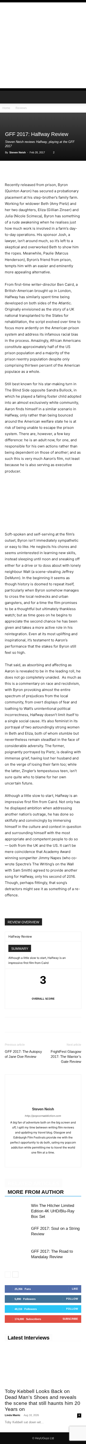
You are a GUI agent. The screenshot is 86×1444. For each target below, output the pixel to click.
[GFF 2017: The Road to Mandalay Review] (17, 1257)
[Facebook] (9, 170)
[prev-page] (8, 1275)
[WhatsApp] (31, 170)
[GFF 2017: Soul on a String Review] (17, 1234)
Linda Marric (12, 1415)
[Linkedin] (42, 170)
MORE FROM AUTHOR (36, 1192)
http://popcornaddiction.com (43, 1115)
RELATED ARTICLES (33, 1183)
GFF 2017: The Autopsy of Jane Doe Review (23, 1054)
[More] (76, 170)
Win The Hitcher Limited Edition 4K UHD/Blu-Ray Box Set (53, 1211)
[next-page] (15, 1275)
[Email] (64, 170)
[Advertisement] (43, 45)
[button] (8, 97)
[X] (20, 170)
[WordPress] (48, 1160)
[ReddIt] (53, 170)
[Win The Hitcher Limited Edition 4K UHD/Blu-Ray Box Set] (17, 1211)
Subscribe (70, 1318)
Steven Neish (17, 152)
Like (75, 1288)
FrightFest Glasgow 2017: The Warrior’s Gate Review (66, 1056)
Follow (72, 1298)
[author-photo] (43, 1102)
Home (6, 108)
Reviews (21, 108)
